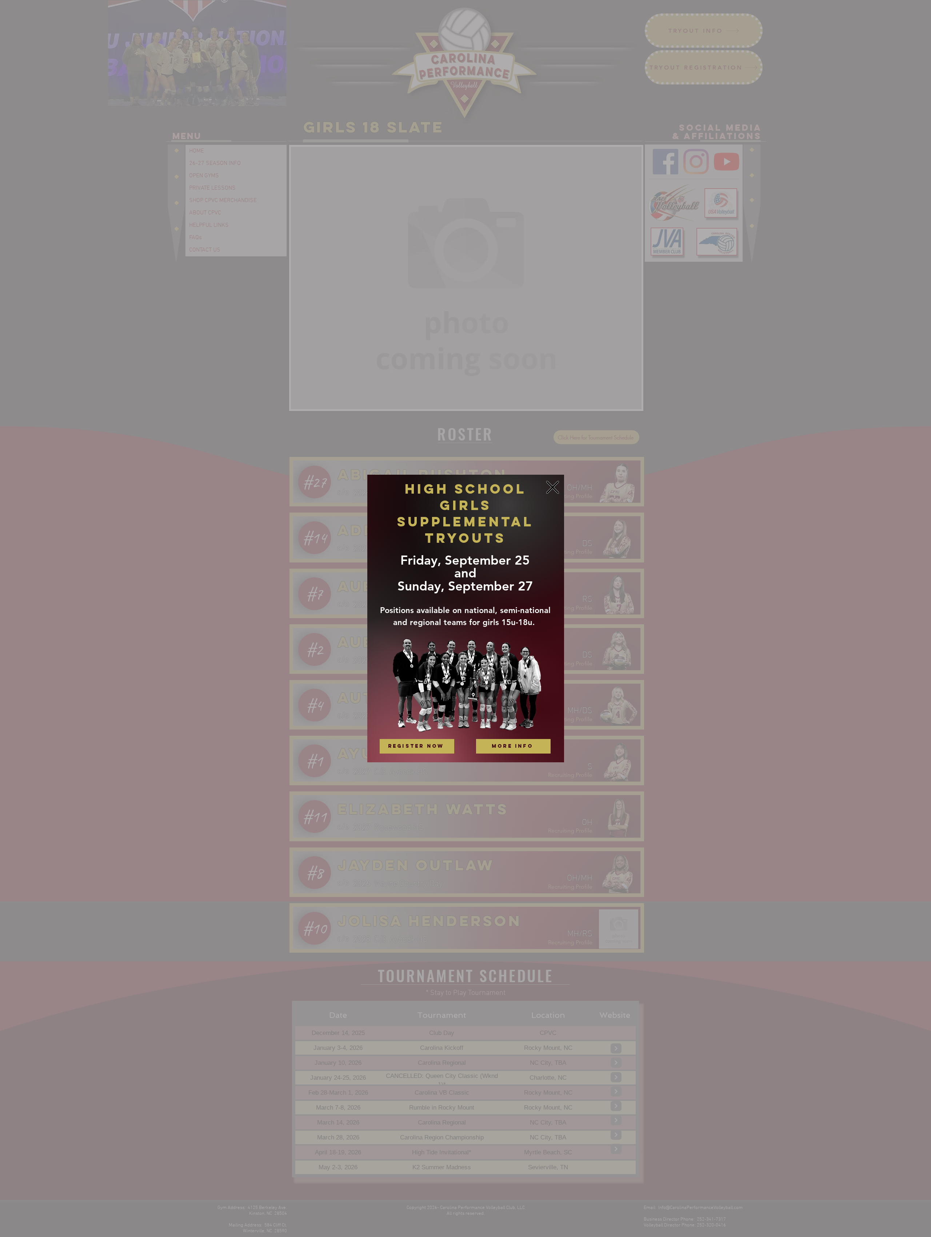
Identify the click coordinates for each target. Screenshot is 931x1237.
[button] (552, 487)
